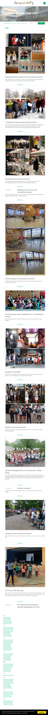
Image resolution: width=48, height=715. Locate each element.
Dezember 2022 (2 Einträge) (8, 664)
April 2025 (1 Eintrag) (7, 633)
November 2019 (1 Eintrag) (8, 693)
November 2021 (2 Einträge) (8, 675)
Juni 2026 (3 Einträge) (7, 618)
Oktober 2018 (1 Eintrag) (7, 703)
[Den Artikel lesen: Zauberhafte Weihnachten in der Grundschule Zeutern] (25, 52)
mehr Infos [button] (25, 713)
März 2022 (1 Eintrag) (7, 671)
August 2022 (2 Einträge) (7, 667)
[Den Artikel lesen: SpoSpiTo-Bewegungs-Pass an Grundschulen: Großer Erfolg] (25, 452)
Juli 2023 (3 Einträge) (7, 656)
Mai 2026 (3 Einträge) (7, 619)
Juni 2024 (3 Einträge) (7, 643)
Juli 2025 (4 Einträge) (7, 632)
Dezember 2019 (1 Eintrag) (8, 691)
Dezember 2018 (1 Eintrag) (8, 700)
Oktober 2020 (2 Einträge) (8, 681)
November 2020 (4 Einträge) (8, 680)
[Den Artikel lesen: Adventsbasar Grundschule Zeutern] (25, 154)
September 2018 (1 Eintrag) (8, 704)
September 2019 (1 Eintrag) (8, 694)
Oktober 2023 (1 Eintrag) (7, 655)
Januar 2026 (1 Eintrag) (7, 623)
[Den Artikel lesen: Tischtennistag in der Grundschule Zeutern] (25, 238)
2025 (4, 625)
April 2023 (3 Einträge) (7, 660)
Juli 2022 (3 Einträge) (7, 668)
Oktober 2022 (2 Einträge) (8, 666)
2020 (4, 677)
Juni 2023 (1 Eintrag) (6, 657)
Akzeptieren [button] (41, 712)
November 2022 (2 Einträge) (8, 665)
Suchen (41, 23)
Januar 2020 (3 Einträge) (7, 687)
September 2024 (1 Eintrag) (8, 642)
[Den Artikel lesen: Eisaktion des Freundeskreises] (25, 402)
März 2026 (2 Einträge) (7, 621)
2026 (4, 615)
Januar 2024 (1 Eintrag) (7, 649)
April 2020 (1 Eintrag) (7, 685)
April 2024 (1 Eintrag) (7, 646)
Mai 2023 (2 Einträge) (7, 658)
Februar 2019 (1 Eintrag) (7, 696)
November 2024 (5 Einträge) (8, 640)
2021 (4, 673)
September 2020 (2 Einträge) (8, 683)
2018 (4, 698)
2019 (4, 689)
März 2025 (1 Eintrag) (7, 634)
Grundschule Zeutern (7, 23)
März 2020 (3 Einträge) (7, 686)
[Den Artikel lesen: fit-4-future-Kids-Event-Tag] (25, 566)
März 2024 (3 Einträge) (7, 647)
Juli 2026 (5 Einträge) (7, 617)
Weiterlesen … (20, 84)
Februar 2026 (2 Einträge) (7, 622)
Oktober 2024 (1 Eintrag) (7, 641)
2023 (4, 651)
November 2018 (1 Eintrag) (8, 702)
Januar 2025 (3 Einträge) (7, 636)
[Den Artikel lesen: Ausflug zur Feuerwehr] (25, 347)
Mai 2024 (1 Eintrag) (6, 644)
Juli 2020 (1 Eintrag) (6, 684)
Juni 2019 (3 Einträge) (7, 695)
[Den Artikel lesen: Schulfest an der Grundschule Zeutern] (25, 514)
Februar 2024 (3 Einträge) (7, 648)
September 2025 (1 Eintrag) (8, 631)
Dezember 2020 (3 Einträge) (8, 679)
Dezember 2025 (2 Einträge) (8, 627)
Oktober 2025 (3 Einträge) (8, 629)
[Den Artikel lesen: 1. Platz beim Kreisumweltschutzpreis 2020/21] (25, 103)
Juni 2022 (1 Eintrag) (6, 670)
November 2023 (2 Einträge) (8, 653)
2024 (4, 638)
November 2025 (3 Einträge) (8, 628)
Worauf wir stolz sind (16, 23)
